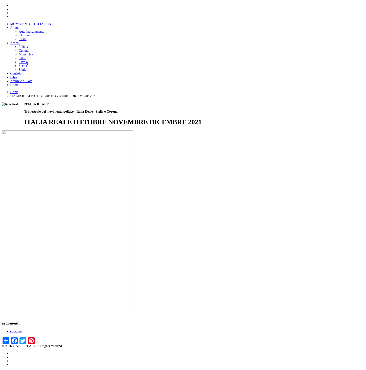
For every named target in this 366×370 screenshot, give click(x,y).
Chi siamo (25, 35)
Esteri (22, 58)
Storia (22, 39)
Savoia (23, 62)
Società (23, 66)
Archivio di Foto (21, 81)
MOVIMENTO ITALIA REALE (32, 24)
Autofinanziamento (31, 31)
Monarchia (26, 54)
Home (14, 85)
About (14, 27)
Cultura (24, 50)
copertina (16, 331)
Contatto (16, 73)
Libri (13, 77)
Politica (24, 46)
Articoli (15, 43)
